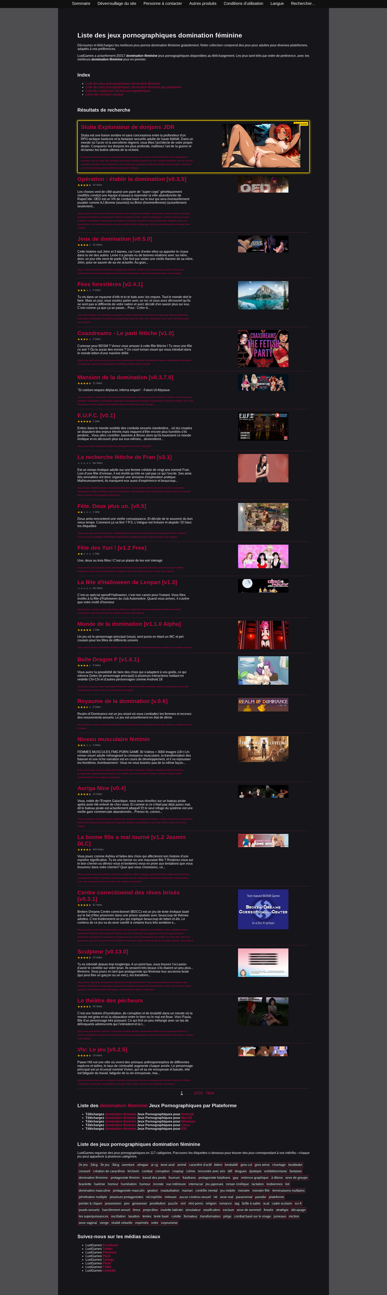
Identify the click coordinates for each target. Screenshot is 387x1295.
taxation (134, 1216)
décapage (298, 1210)
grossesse (139, 1203)
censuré (84, 1171)
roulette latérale (172, 1210)
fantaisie (296, 1171)
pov (126, 1203)
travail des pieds (154, 1177)
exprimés (141, 1222)
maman (187, 1190)
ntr (215, 1197)
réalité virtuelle (121, 1222)
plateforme (276, 1197)
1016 (198, 1093)
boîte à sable (251, 1203)
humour (144, 1184)
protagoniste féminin (125, 1177)
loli (287, 1184)
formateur (190, 1216)
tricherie (133, 1171)
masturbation (170, 1190)
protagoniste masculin (129, 1190)
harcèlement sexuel (116, 1210)
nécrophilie (154, 1197)
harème (99, 1184)
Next (210, 1093)
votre (154, 1222)
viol (183, 1203)
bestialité (231, 1164)
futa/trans (189, 1177)
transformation (210, 1216)
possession (113, 1203)
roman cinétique (237, 1184)
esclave (228, 1210)
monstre (244, 1190)
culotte (176, 1216)
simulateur (193, 1210)
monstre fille (261, 1190)
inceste (158, 1184)
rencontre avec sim (211, 1171)
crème (190, 1171)
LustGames (101, 1245)
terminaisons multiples (289, 1190)
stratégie (282, 1210)
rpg (237, 1203)
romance (225, 1203)
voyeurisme (169, 1222)
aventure (128, 1164)
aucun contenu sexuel (195, 1197)
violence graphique (254, 1177)
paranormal (244, 1197)
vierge (104, 1222)
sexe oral (226, 1197)
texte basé (161, 1216)
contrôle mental (206, 1190)
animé (181, 1164)
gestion (152, 1190)
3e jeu (104, 1164)
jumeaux (280, 1216)
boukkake (295, 1164)
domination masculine (94, 1190)
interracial (196, 1184)
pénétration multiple (93, 1197)
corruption (162, 1171)
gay (235, 1177)
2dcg (94, 1164)
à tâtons (277, 1177)
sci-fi (298, 1203)
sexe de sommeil (249, 1210)
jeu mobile (227, 1190)
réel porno (195, 1203)
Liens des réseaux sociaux (104, 94)
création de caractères (109, 1171)
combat (147, 1171)
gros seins (262, 1164)
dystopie (255, 1171)
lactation (258, 1184)
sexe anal (168, 1164)
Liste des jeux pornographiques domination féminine (122, 83)
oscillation (118, 1216)
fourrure (174, 1177)
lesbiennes (274, 1184)
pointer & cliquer (90, 1203)
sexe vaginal (88, 1222)
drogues (241, 1171)
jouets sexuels (89, 1210)
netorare (171, 1197)
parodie (260, 1197)
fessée (268, 1210)
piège (227, 1216)
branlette (85, 1184)
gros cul (246, 1164)
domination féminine (93, 1177)
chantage (279, 1164)
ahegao (142, 1164)
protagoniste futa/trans (214, 1177)
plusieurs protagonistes (126, 1197)
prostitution (157, 1203)
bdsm (218, 1164)
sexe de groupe (296, 1177)
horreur (113, 1184)
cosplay (177, 1171)
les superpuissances (93, 1216)
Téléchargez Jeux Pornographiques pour (139, 1114)
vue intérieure (176, 1184)
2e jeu (83, 1164)
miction (294, 1216)
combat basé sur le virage (252, 1216)
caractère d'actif (200, 1164)
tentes (147, 1216)
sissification (211, 1210)
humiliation (129, 1184)
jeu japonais (214, 1184)
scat (266, 1203)
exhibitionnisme (275, 1171)
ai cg (154, 1164)
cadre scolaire (282, 1203)
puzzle (173, 1203)
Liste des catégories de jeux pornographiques (118, 90)
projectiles (150, 1210)
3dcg (115, 1164)
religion (211, 1203)
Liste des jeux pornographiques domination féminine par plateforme (133, 87)
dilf (230, 1171)
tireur (136, 1210)
